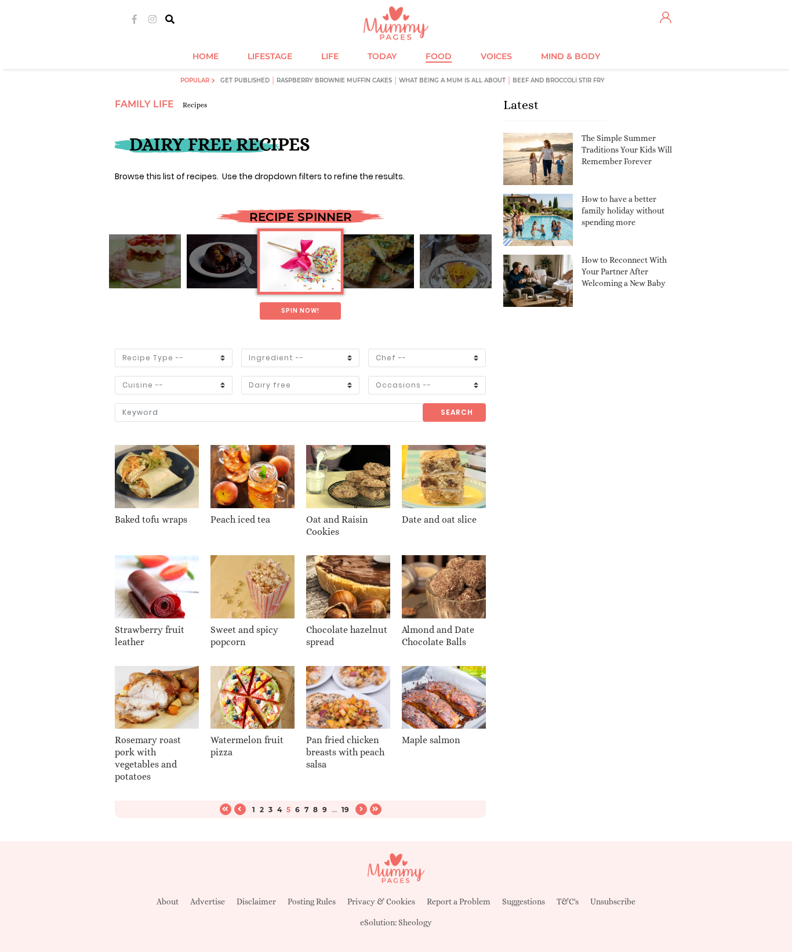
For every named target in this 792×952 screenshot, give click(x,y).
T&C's (568, 901)
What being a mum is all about (452, 80)
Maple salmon (431, 739)
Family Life (144, 104)
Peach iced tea (240, 519)
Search (457, 412)
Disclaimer (256, 901)
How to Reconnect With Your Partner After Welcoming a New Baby (624, 271)
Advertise (207, 901)
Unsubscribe (612, 901)
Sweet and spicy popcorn (244, 635)
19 (345, 809)
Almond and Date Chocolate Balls (438, 635)
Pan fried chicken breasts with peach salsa (345, 752)
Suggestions (523, 901)
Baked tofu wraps (151, 519)
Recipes (195, 105)
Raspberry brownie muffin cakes (334, 80)
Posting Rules (312, 901)
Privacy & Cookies (381, 901)
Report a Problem (459, 901)
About (168, 901)
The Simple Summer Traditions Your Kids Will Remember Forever (627, 149)
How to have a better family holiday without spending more (623, 210)
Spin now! (300, 310)
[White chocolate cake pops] (300, 261)
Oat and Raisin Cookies (337, 525)
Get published (245, 80)
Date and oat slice (439, 519)
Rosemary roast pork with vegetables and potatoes (148, 757)
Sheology (415, 922)
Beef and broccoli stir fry (559, 80)
